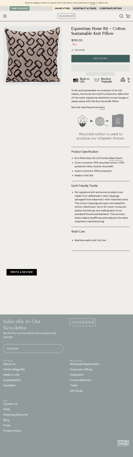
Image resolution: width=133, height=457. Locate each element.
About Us (9, 364)
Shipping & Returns (15, 415)
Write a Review (22, 272)
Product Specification (84, 152)
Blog (6, 420)
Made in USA (11, 375)
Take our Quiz (19, 8)
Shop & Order (76, 360)
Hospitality (77, 375)
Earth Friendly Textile (84, 186)
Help (5, 401)
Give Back (9, 385)
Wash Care (78, 232)
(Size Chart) (115, 158)
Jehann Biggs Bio (14, 369)
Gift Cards (76, 391)
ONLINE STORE (62, 8)
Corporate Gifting (81, 369)
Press (6, 425)
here (102, 107)
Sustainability (12, 380)
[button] (100, 67)
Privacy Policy (12, 431)
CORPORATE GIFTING (111, 8)
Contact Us (10, 404)
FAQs (6, 409)
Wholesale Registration (85, 364)
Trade (74, 385)
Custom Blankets (80, 380)
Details (93, 3)
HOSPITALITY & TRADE (84, 8)
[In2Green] (66, 16)
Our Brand (8, 360)
